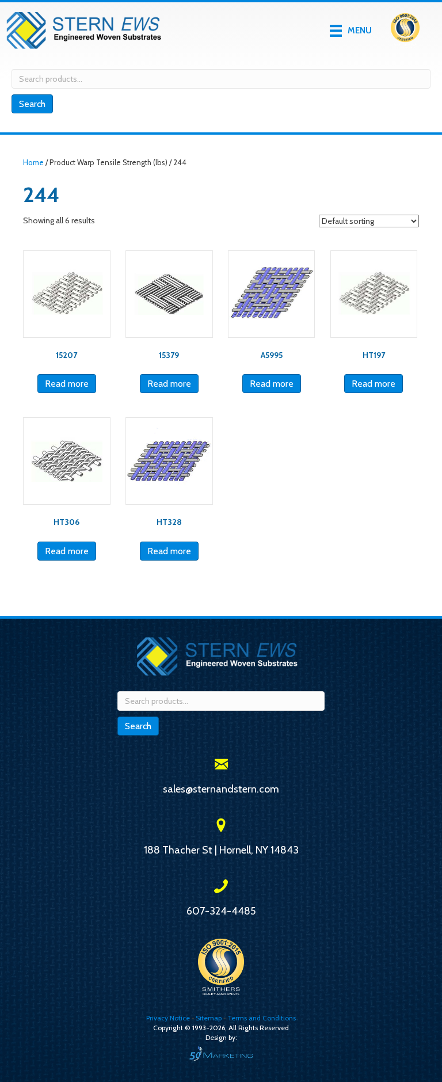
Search (32, 103)
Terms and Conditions (261, 1018)
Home (33, 162)
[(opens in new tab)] (405, 30)
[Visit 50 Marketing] (221, 1053)
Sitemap (209, 1018)
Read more (67, 383)
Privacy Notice (169, 1018)
